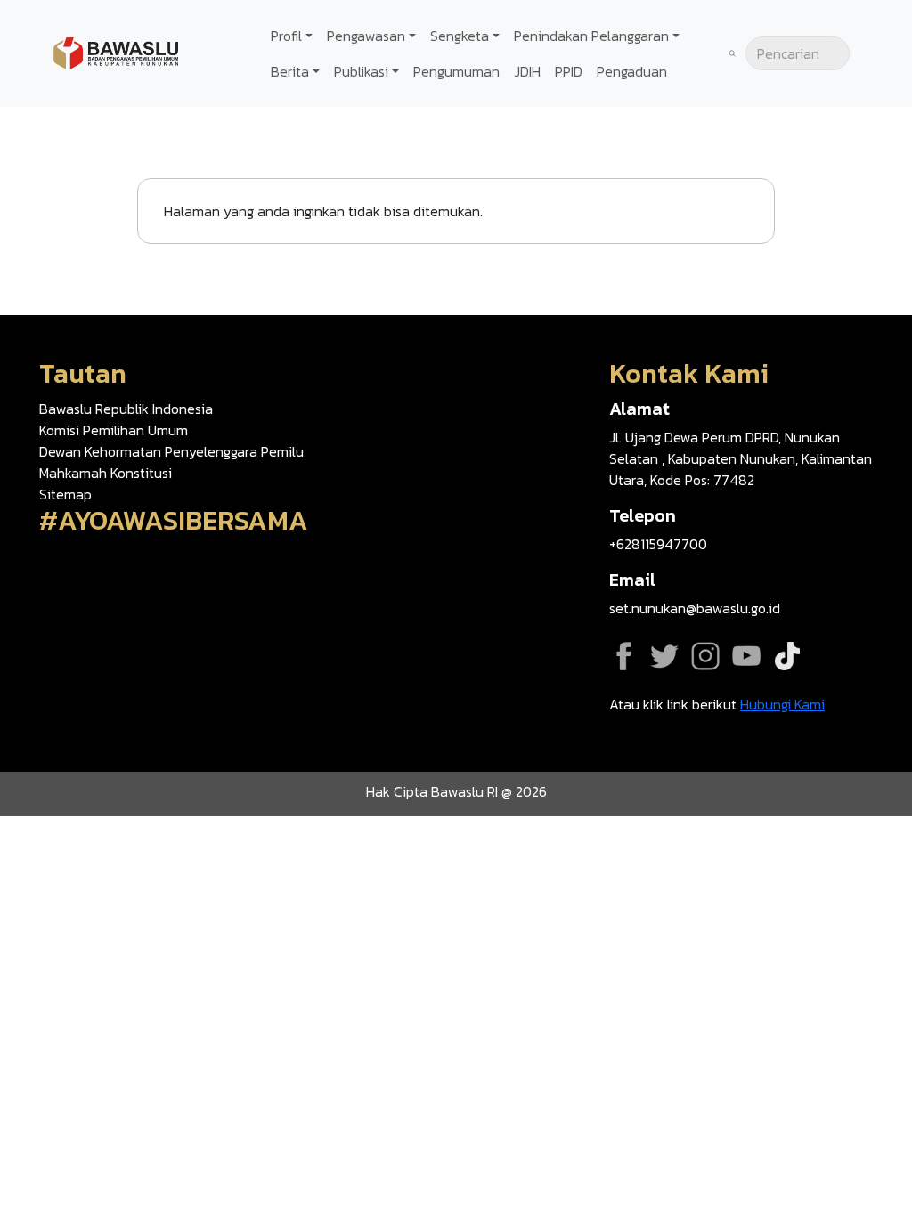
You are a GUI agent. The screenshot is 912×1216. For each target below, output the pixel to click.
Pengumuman (456, 71)
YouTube (746, 656)
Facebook (623, 656)
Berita (290, 71)
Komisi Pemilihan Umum (113, 430)
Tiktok (787, 656)
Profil (286, 35)
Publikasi (361, 71)
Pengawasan (366, 35)
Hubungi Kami (782, 704)
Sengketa (459, 35)
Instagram (705, 656)
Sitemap (65, 494)
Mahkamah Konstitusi (105, 472)
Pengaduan (632, 71)
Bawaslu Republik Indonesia (126, 408)
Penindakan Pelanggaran (591, 35)
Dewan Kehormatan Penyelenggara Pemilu (171, 451)
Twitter (664, 656)
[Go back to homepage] (115, 51)
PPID (568, 71)
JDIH (527, 71)
